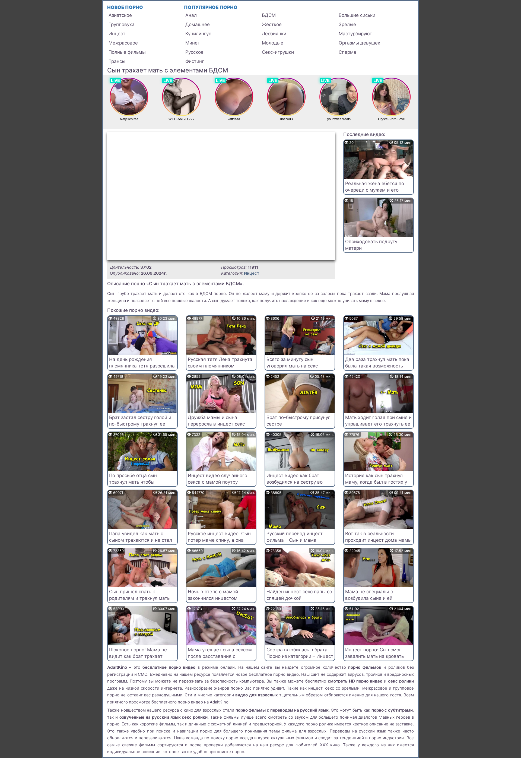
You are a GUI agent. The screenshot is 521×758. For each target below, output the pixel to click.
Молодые (272, 43)
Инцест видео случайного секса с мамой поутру (217, 479)
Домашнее (197, 24)
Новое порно (125, 7)
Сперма (347, 52)
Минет (192, 43)
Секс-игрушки (278, 52)
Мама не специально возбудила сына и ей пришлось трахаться (369, 598)
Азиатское (120, 15)
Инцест (117, 33)
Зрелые (347, 24)
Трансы (117, 61)
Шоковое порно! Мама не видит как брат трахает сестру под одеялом (138, 656)
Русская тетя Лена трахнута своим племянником (220, 363)
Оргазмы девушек (359, 43)
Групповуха (122, 24)
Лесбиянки (274, 33)
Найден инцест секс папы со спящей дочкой (299, 595)
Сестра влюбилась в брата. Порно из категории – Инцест (299, 653)
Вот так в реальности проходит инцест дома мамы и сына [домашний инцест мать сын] (378, 543)
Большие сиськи (357, 15)
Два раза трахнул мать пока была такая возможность (377, 363)
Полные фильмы (127, 52)
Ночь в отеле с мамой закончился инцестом (213, 595)
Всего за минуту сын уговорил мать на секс (292, 363)
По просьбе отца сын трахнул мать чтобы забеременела (133, 482)
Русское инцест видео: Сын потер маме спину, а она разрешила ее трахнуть (219, 540)
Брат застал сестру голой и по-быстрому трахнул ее (140, 421)
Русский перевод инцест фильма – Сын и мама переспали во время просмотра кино (294, 543)
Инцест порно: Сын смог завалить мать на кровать (374, 653)
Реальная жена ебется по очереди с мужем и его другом (374, 190)
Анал (191, 15)
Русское (194, 52)
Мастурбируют (355, 33)
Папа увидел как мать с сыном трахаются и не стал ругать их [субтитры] (140, 540)
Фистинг (194, 61)
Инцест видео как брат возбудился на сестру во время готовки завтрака (294, 482)
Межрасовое (123, 43)
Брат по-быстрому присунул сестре (298, 421)
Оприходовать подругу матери (371, 245)
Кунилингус (198, 33)
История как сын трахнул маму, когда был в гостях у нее (376, 482)
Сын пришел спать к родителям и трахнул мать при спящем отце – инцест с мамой (141, 601)
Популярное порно (210, 7)
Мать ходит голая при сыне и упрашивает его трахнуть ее (378, 421)
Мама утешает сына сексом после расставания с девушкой (220, 656)
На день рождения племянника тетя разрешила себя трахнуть (142, 366)
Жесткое (272, 24)
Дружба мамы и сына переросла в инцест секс (216, 421)
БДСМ (269, 15)
